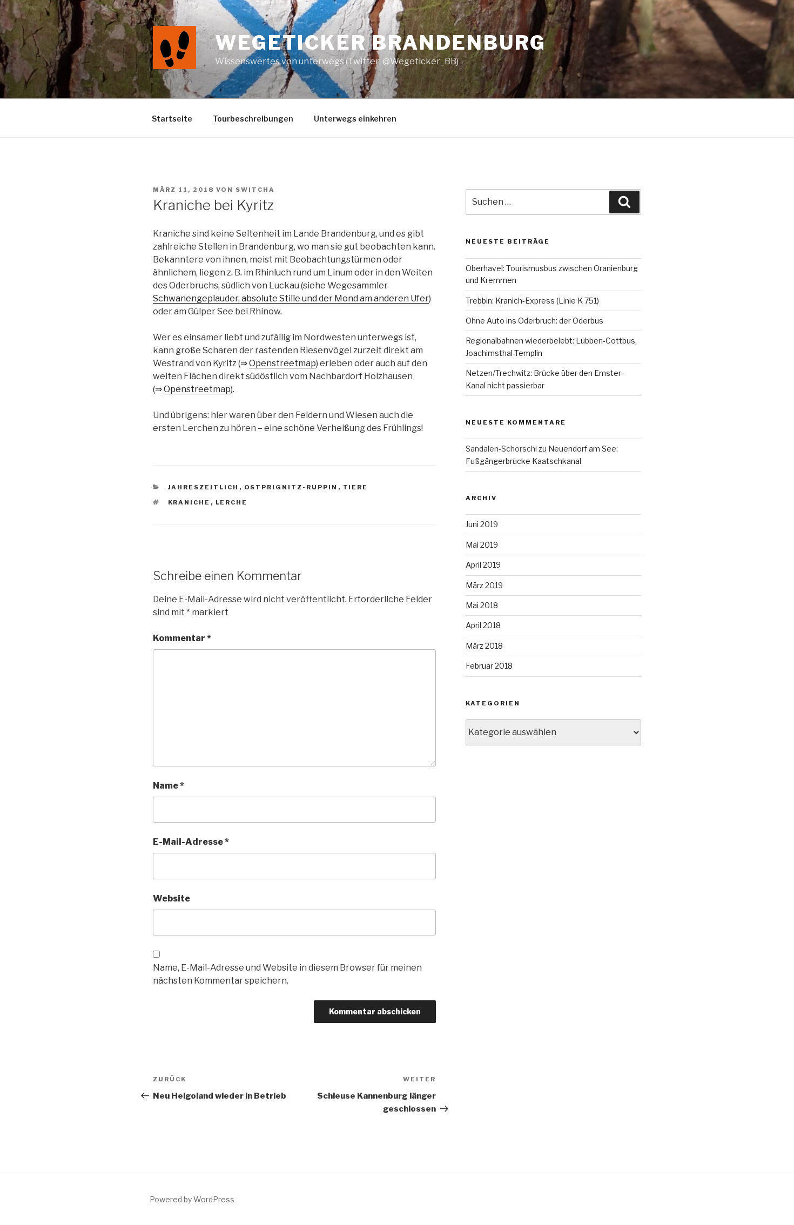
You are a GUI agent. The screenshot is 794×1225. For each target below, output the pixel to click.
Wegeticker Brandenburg (380, 43)
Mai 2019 (482, 544)
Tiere (355, 487)
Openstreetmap (282, 363)
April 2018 (483, 625)
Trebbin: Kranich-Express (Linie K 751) (532, 300)
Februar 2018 (489, 665)
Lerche (232, 502)
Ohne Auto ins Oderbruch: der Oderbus (534, 320)
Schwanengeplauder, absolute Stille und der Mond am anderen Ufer (291, 298)
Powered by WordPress (192, 1199)
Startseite (172, 118)
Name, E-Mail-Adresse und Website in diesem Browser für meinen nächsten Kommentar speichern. (287, 974)
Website (171, 898)
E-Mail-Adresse (191, 842)
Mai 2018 (482, 605)
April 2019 (483, 564)
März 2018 (484, 645)
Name (168, 785)
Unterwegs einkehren (355, 118)
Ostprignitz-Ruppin (291, 487)
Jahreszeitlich (203, 487)
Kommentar (182, 638)
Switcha (255, 189)
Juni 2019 (482, 524)
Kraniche (189, 502)
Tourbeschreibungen (253, 118)
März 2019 (484, 585)
